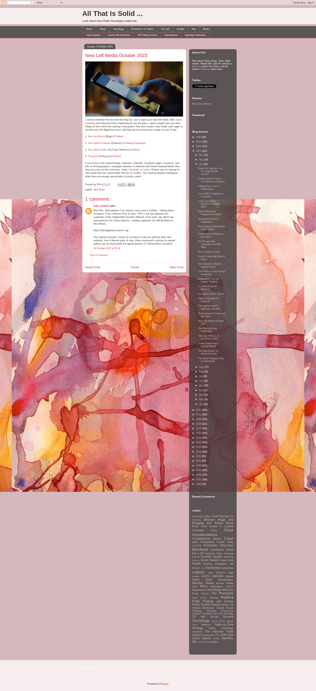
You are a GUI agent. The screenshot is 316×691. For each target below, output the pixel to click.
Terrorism (197, 631)
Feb (201, 399)
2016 (199, 437)
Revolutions (208, 607)
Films (220, 553)
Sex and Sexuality (223, 613)
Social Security (222, 616)
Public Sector (201, 604)
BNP (209, 523)
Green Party (227, 560)
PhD (214, 593)
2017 (199, 433)
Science (196, 613)
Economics (211, 545)
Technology (227, 628)
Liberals (229, 576)
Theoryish (93, 156)
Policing (214, 597)
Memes (220, 583)
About (103, 29)
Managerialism (226, 579)
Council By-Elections (119, 35)
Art (232, 516)
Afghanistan (198, 516)
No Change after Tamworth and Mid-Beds (209, 244)
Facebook (139, 143)
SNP (203, 616)
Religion (196, 607)
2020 (199, 419)
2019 (199, 424)
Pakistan (205, 593)
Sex (194, 29)
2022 (199, 410)
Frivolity (206, 556)
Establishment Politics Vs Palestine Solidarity (211, 180)
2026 (199, 137)
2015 (199, 442)
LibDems (217, 576)
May (201, 385)
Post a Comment (99, 255)
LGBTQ (205, 576)
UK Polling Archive (147, 35)
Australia (196, 520)
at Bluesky (204, 69)
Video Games (93, 35)
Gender (180, 29)
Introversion (213, 567)
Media (210, 583)
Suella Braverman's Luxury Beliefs (208, 345)
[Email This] (119, 185)
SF (194, 616)
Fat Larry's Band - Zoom (211, 293)
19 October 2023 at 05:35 (106, 248)
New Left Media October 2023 (116, 55)
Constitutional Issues (206, 538)
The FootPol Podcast (99, 143)
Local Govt (202, 579)
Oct (201, 164)
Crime (221, 541)
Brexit (230, 523)
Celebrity (229, 526)
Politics (227, 597)
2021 (199, 414)
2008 (199, 474)
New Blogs (99, 189)
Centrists (198, 530)
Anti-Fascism (220, 516)
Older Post (176, 267)
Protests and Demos (218, 601)
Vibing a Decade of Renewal (208, 300)
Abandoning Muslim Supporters (208, 220)
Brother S (216, 526)
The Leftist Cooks (97, 149)
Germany (229, 556)
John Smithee (101, 205)
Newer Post (92, 267)
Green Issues (210, 560)
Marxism (197, 583)
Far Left (165, 29)
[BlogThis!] (123, 185)
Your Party (203, 642)
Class (229, 530)
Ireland (225, 568)
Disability (196, 545)
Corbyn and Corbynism (213, 540)
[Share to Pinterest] (133, 185)
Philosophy (226, 593)
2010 (199, 465)
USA (230, 634)
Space (230, 621)
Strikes (212, 628)
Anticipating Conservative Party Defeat (211, 228)
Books (206, 29)
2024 (199, 146)
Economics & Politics (142, 29)
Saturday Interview (204, 610)
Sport (195, 625)
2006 (199, 484)
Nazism (230, 586)
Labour (198, 572)
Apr (201, 390)
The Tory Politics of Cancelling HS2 (208, 337)
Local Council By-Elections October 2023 (209, 204)
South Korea (218, 621)
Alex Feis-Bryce (96, 136)
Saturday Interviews (195, 35)
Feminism (210, 553)
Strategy (197, 628)
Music (204, 586)
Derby (230, 542)
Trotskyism (208, 635)
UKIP (223, 634)
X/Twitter (118, 136)
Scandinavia (227, 611)
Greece (196, 560)
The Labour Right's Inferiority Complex (209, 307)
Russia (230, 607)
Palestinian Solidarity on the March (211, 235)
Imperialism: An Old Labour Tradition (208, 280)
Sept (202, 367)
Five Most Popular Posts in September (211, 360)
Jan (201, 404)
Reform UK (228, 604)
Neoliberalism (199, 590)
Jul (201, 376)
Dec (201, 155)
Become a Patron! (201, 103)
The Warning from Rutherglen (207, 330)
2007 (199, 479)
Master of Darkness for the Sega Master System (210, 171)
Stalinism (206, 624)
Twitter (146, 169)
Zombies (213, 642)
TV (217, 634)
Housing (207, 563)
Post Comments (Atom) (141, 279)
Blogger (164, 683)
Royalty (221, 607)
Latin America (216, 572)
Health (196, 563)
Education (227, 545)
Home (89, 29)
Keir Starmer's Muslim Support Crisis (209, 265)
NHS (224, 590)
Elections (200, 549)
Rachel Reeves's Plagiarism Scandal (209, 213)
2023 (199, 151)
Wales (216, 638)
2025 (199, 141)
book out (196, 66)
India (203, 568)
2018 (199, 428)
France (196, 556)
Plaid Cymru (199, 598)
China (214, 530)
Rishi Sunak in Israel (209, 251)
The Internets (214, 631)
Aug (201, 371)
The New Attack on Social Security (208, 352)
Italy (232, 568)
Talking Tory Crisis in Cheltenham (209, 187)
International (170, 35)
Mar (201, 394)
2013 (199, 451)
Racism (216, 604)
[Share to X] (126, 185)
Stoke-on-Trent (224, 624)
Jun (201, 381)
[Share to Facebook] (130, 185)
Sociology (118, 29)
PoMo (196, 601)
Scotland (207, 613)
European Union (222, 549)
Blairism (209, 519)
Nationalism (217, 586)
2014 (199, 447)
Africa (208, 516)
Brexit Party (199, 526)
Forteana (229, 553)
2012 (199, 456)
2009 (199, 470)
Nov (201, 159)
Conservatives (204, 534)
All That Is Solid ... (112, 13)
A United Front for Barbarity (207, 288)
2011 (199, 460)
